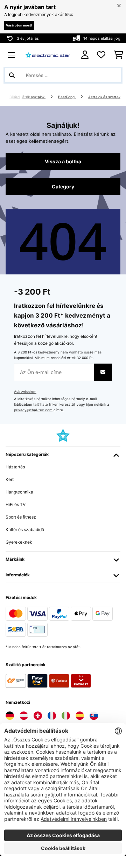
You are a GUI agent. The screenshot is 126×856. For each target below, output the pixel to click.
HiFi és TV (16, 504)
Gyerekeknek (19, 542)
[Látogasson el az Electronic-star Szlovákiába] (94, 715)
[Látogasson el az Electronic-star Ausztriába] (24, 715)
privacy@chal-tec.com (33, 410)
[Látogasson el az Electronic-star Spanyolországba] (80, 715)
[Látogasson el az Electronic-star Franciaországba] (52, 715)
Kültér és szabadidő (25, 529)
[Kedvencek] (101, 55)
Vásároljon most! (19, 25)
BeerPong (67, 97)
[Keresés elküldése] (12, 75)
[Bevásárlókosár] (118, 55)
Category (63, 186)
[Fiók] (85, 55)
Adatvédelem (25, 392)
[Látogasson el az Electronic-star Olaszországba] (66, 715)
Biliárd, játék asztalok (27, 97)
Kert (10, 479)
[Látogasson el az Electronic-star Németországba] (10, 715)
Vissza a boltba (63, 161)
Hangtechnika (19, 492)
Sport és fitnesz (21, 517)
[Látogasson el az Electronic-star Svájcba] (38, 715)
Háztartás (15, 466)
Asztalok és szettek (104, 97)
